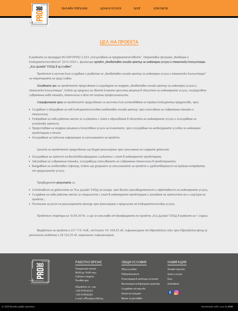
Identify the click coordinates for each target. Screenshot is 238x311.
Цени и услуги (110, 8)
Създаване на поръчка (133, 288)
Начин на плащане (131, 293)
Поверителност (130, 273)
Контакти (161, 8)
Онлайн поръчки (74, 8)
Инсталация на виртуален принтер (140, 283)
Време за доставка (131, 298)
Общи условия (128, 269)
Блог (137, 8)
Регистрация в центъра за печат (139, 278)
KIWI (230, 306)
